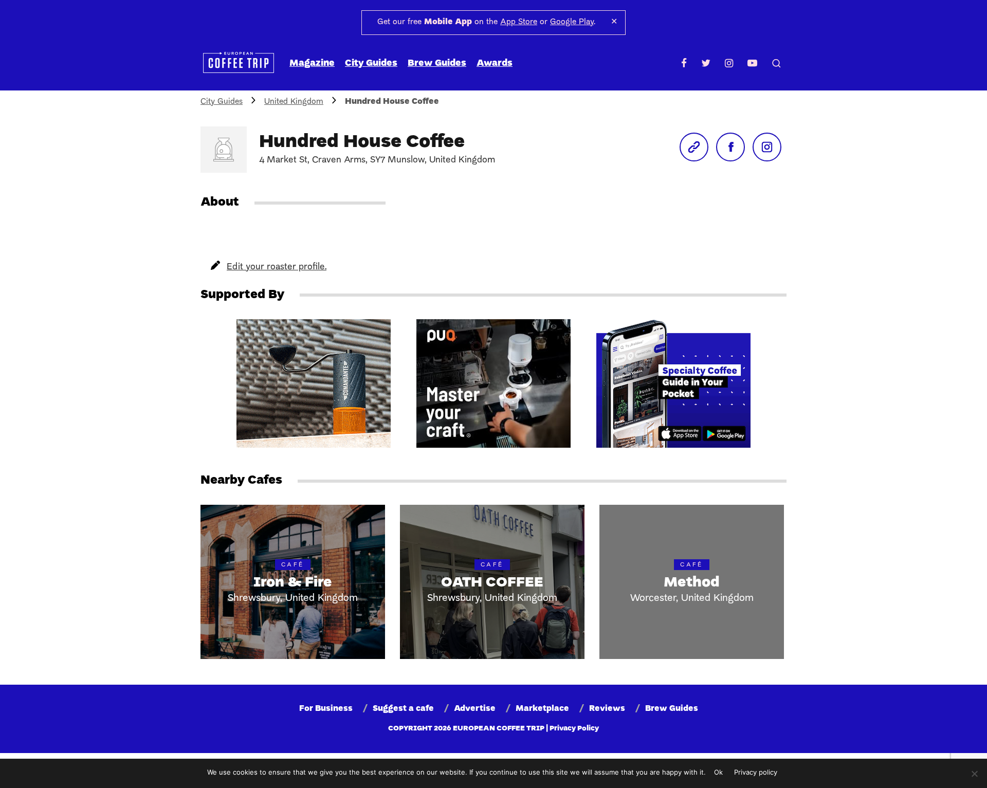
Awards (495, 63)
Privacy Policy (574, 728)
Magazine (312, 63)
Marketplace (542, 709)
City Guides (371, 63)
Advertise (475, 709)
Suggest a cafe (403, 709)
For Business (326, 709)
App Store (518, 22)
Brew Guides (437, 63)
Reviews (607, 709)
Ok (718, 772)
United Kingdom (293, 102)
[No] (974, 773)
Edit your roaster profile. (276, 267)
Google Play (572, 22)
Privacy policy (755, 772)
